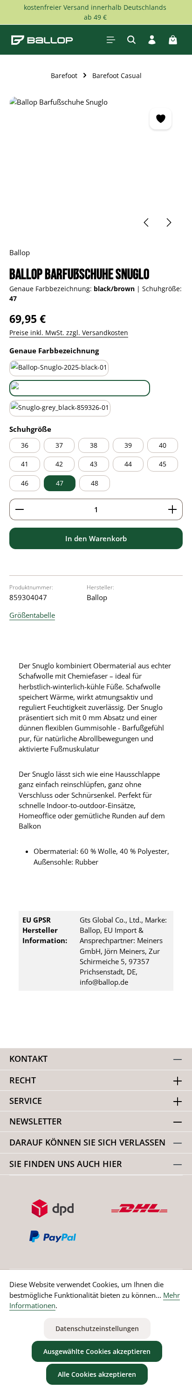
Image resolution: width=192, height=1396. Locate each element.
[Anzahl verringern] (19, 509)
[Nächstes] (168, 222)
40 (162, 445)
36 (24, 445)
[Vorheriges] (147, 222)
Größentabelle (32, 615)
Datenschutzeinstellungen (97, 1328)
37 (59, 445)
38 (93, 445)
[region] (96, 167)
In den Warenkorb (96, 538)
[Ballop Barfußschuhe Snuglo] (95, 167)
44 (128, 463)
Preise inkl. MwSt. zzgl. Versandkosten (68, 332)
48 (94, 483)
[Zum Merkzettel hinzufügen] (160, 118)
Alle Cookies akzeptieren (97, 1374)
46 (24, 483)
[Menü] (111, 39)
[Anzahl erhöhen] (173, 509)
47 (59, 483)
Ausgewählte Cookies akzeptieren (97, 1351)
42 (59, 463)
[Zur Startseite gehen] (42, 39)
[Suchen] (131, 39)
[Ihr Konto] (152, 39)
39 (128, 445)
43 (93, 463)
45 (162, 463)
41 (24, 463)
